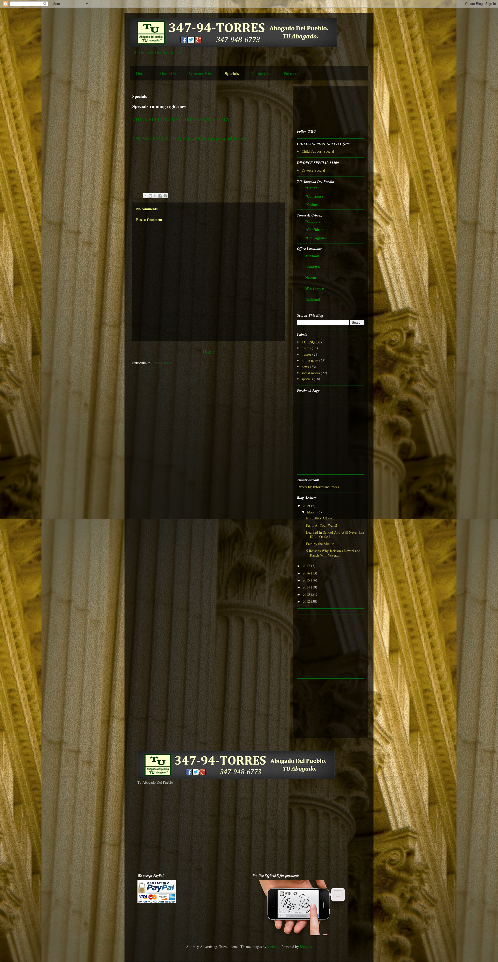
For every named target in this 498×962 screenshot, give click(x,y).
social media (311, 372)
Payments (291, 73)
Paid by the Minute (320, 543)
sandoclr (273, 946)
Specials (232, 73)
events (306, 347)
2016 (307, 573)
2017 (307, 565)
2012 (307, 601)
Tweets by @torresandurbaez (318, 486)
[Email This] (145, 195)
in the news (310, 360)
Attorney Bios (200, 73)
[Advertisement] (313, 106)
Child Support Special (318, 151)
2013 (307, 594)
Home (141, 73)
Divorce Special (313, 170)
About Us (167, 73)
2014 (307, 587)
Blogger (305, 946)
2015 (307, 580)
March (312, 512)
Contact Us (261, 73)
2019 (307, 505)
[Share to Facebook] (160, 195)
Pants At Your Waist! (321, 525)
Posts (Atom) (162, 362)
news (305, 366)
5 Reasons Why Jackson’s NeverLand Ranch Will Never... (333, 553)
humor (306, 354)
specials (307, 378)
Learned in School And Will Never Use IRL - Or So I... (335, 534)
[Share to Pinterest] (165, 195)
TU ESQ (308, 342)
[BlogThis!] (150, 195)
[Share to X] (155, 195)
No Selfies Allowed (320, 518)
